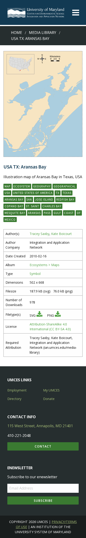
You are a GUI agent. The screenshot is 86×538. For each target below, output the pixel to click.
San (29, 199)
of (79, 213)
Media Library (42, 32)
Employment (17, 390)
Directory (14, 399)
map (8, 186)
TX (57, 193)
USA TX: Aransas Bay (30, 38)
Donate (49, 399)
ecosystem (22, 186)
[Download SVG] (39, 315)
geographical (65, 186)
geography (41, 186)
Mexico (10, 219)
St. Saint (32, 206)
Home (16, 32)
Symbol (35, 273)
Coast (69, 213)
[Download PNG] (58, 315)
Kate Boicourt (61, 233)
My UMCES (51, 390)
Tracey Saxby (39, 233)
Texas (67, 193)
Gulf (57, 213)
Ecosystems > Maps (44, 265)
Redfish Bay (65, 199)
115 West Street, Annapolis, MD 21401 (40, 425)
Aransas (34, 213)
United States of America (33, 193)
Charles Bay (51, 206)
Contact (43, 446)
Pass (47, 213)
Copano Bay (14, 206)
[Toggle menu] (75, 12)
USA (7, 193)
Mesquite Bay (15, 213)
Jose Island (44, 199)
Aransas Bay (14, 199)
